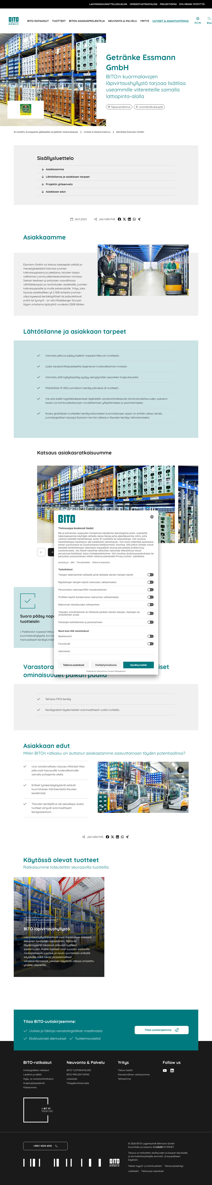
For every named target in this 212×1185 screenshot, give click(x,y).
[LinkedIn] (172, 1071)
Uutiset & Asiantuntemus (97, 131)
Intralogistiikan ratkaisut (36, 1070)
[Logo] (17, 21)
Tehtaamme (124, 1078)
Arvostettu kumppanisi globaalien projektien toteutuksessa (46, 131)
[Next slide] (52, 552)
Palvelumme (29, 1087)
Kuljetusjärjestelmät (34, 1083)
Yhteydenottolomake (78, 1083)
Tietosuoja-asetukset (152, 1171)
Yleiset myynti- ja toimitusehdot (145, 1165)
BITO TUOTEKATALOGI (79, 1070)
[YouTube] (165, 1071)
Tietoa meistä (125, 1070)
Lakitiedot (133, 1171)
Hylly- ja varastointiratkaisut (38, 1078)
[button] (119, 219)
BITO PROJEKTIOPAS (78, 1074)
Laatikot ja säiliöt (32, 1074)
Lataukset (72, 1078)
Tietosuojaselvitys (173, 1165)
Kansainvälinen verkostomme (134, 1074)
